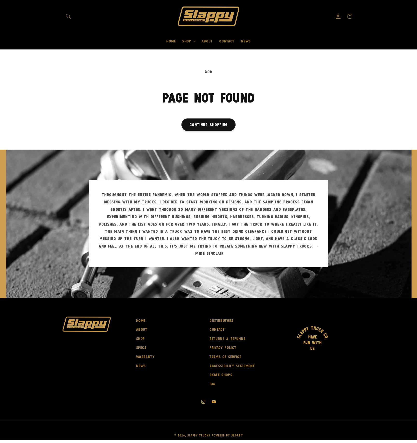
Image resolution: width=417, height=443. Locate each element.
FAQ (212, 383)
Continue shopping (208, 124)
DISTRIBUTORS (221, 320)
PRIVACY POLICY (222, 347)
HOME (141, 320)
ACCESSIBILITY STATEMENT (232, 365)
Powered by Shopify (227, 435)
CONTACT (217, 329)
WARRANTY (145, 356)
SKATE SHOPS (220, 374)
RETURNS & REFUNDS (227, 338)
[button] (68, 16)
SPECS (141, 347)
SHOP (140, 338)
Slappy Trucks (198, 435)
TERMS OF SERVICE (225, 356)
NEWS (141, 365)
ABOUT (141, 329)
